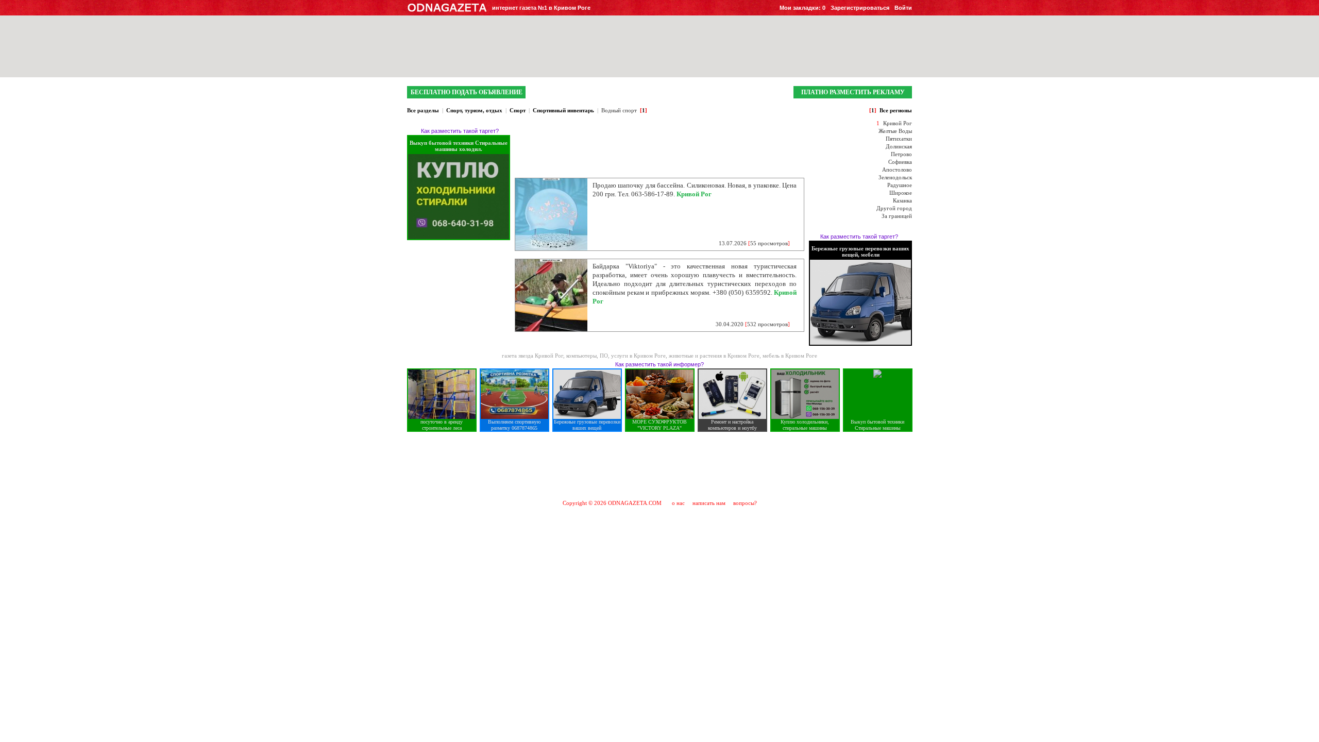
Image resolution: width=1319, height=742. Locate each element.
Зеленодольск (895, 177)
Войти (903, 8)
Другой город (894, 208)
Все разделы (423, 110)
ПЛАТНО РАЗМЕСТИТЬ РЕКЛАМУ (853, 92)
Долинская (899, 146)
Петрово (901, 154)
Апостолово (897, 169)
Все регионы (896, 110)
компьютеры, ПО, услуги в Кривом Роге (616, 355)
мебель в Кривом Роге (790, 355)
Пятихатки (899, 139)
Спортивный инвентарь (563, 110)
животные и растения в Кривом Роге (714, 355)
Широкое (900, 193)
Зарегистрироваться (860, 8)
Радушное (899, 185)
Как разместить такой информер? (659, 364)
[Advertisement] (659, 465)
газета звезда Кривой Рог (532, 355)
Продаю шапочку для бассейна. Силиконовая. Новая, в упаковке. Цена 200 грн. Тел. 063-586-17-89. (695, 189)
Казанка (902, 200)
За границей (897, 216)
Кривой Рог (897, 123)
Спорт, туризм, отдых (474, 110)
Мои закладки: (802, 8)
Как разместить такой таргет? (460, 131)
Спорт (518, 110)
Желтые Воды (895, 131)
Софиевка (900, 162)
